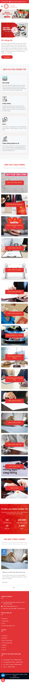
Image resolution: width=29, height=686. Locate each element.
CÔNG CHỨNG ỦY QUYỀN (14, 269)
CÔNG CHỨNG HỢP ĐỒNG (14, 291)
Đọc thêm (7, 582)
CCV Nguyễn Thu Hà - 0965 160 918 (12, 659)
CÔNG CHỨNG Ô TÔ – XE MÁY (14, 335)
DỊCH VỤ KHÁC (14, 488)
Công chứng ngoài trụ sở (8, 625)
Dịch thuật (4, 618)
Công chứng (5, 621)
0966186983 (5, 1)
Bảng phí (4, 645)
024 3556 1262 (21, 608)
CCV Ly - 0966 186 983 (9, 666)
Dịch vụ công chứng (7, 640)
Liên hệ (4, 649)
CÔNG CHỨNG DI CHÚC (14, 422)
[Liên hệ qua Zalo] (3, 675)
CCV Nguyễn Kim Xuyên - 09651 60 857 (13, 662)
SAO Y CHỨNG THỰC (14, 466)
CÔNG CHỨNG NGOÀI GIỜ (14, 313)
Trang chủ (4, 635)
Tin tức (4, 647)
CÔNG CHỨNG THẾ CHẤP (14, 248)
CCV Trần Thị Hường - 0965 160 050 (12, 664)
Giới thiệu (4, 638)
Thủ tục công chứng (7, 642)
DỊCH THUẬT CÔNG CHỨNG (14, 182)
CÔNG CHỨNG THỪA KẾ (14, 400)
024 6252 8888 (12, 608)
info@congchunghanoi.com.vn (18, 1)
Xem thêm (7, 57)
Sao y (3, 623)
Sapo (18, 677)
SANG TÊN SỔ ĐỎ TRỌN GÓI (14, 204)
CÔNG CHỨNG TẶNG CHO (14, 444)
